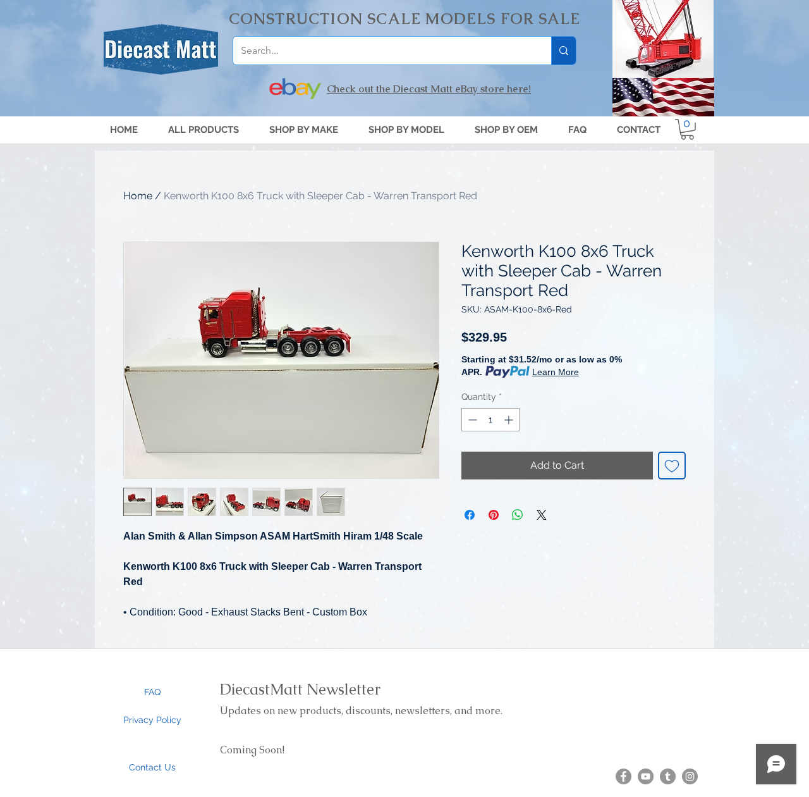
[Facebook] (623, 776)
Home (137, 196)
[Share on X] (541, 514)
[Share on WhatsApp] (517, 514)
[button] (406, 130)
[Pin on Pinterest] (493, 514)
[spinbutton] (490, 420)
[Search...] (563, 51)
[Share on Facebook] (469, 514)
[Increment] (510, 420)
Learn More (555, 372)
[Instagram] (690, 776)
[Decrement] (471, 420)
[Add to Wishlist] (672, 465)
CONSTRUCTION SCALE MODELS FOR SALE (405, 18)
